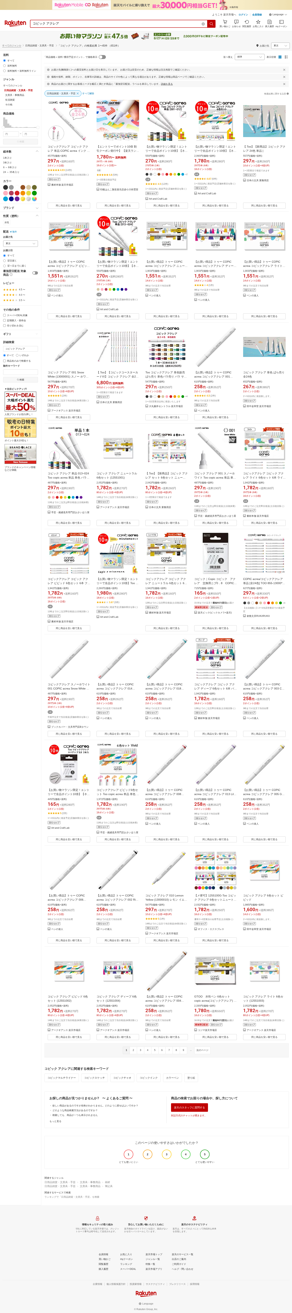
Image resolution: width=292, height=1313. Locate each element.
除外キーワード (11, 366)
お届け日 (8, 250)
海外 (14, 231)
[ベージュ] (28, 187)
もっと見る (55, 1121)
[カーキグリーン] (34, 187)
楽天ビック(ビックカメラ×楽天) (215, 612)
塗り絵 (191, 1077)
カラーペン (172, 1077)
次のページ (202, 1050)
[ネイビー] (11, 198)
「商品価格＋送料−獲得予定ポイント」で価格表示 (70, 57)
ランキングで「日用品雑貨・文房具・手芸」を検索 (71, 1197)
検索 (21, 141)
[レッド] (17, 193)
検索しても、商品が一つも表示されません (75, 1115)
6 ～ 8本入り (10, 167)
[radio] (4, 60)
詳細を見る (167, 84)
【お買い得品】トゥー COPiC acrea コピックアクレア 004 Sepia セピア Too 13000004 (164, 1000)
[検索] (212, 24)
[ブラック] (5, 187)
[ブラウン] (22, 187)
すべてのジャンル (11, 45)
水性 (6, 222)
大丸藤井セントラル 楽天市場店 (166, 406)
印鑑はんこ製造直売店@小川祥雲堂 (119, 189)
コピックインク (149, 1077)
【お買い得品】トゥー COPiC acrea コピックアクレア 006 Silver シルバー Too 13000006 (66, 899)
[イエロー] (28, 193)
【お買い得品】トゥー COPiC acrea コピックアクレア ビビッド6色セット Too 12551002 (69, 266)
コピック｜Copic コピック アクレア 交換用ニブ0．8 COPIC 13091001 (215, 583)
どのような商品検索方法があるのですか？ (75, 1110)
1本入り (7, 157)
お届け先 (8, 237)
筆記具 (109, 1186)
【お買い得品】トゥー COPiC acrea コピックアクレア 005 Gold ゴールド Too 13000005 (264, 794)
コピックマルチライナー (61, 1077)
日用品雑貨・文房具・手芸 (59, 1182)
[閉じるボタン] (284, 70)
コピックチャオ (122, 1077)
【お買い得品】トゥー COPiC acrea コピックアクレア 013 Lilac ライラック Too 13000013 (215, 794)
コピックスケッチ (94, 1077)
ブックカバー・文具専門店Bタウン (70, 727)
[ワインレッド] (11, 193)
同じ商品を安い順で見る (69, 205)
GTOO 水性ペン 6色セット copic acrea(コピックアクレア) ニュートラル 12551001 (215, 1000)
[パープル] (17, 198)
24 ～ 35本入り (11, 172)
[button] (278, 15)
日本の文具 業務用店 (258, 180)
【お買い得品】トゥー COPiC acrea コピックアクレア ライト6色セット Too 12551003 (263, 266)
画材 (107, 1182)
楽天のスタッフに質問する (189, 1107)
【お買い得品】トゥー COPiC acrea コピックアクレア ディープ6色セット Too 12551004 (215, 266)
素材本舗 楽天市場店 (62, 185)
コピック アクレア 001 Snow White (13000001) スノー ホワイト (68, 376)
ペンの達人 (57, 295)
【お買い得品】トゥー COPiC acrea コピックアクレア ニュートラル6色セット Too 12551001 (166, 266)
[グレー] (11, 187)
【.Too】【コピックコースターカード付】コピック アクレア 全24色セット (117, 376)
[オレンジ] (22, 193)
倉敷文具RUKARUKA (258, 616)
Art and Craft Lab (158, 199)
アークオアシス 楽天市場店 (65, 410)
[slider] (3, 127)
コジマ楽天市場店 (207, 1030)
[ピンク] (5, 193)
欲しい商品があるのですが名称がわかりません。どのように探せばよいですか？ (95, 1105)
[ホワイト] (17, 187)
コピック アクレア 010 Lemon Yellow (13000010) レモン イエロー (166, 899)
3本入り (7, 162)
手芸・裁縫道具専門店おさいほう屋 (70, 512)
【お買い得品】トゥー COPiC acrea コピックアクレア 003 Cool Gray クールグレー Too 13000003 (264, 688)
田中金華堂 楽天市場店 (259, 406)
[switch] (35, 273)
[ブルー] (5, 198)
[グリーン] (34, 193)
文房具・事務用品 (90, 1182)
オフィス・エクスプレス (211, 929)
